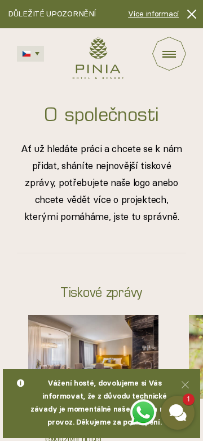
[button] (178, 413)
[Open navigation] (169, 54)
